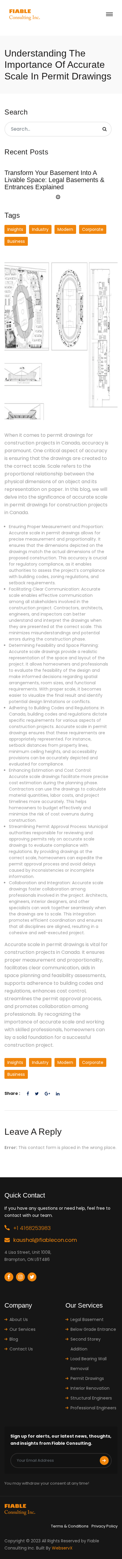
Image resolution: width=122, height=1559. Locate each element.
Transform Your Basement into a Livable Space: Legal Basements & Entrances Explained (54, 180)
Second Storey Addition (85, 1344)
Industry (40, 229)
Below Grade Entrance (93, 1329)
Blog (13, 1339)
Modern (65, 229)
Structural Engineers (91, 1398)
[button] (58, 197)
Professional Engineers (93, 1408)
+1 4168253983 (32, 1228)
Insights (15, 229)
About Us (18, 1319)
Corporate (92, 229)
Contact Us (21, 1349)
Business (16, 241)
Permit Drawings (87, 1378)
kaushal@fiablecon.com (45, 1240)
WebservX (62, 1548)
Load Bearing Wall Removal (88, 1364)
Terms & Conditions (70, 1526)
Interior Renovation (90, 1388)
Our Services (22, 1329)
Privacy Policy (105, 1526)
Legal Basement (87, 1319)
